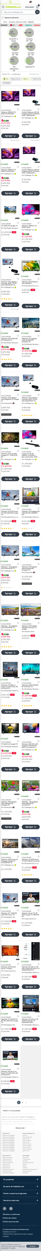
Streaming (25, 1172)
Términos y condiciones (11, 1214)
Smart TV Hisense (27, 1145)
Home (5, 22)
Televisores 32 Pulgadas (8, 1137)
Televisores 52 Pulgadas (8, 1144)
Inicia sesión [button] (29, 7)
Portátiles (25, 1160)
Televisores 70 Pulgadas (8, 1149)
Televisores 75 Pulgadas (8, 1150)
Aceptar (33, 1246)
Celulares (25, 1167)
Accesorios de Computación (30, 1169)
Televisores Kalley (7, 1171)
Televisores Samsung (8, 1162)
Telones (25, 1164)
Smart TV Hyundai (27, 1137)
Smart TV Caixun (27, 1144)
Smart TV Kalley (27, 1147)
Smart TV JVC (26, 1142)
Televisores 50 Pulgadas (8, 1142)
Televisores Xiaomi (7, 1159)
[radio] (2, 299)
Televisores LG (6, 1164)
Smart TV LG (26, 1150)
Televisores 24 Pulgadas (8, 1135)
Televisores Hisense (7, 1157)
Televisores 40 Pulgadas (8, 1138)
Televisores (25, 1157)
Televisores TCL (6, 1166)
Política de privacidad (11, 1222)
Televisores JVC (6, 1167)
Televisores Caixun (7, 1160)
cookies (13, 1248)
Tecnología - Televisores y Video (18, 22)
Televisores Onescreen (8, 1169)
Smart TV (25, 1135)
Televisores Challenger (8, 1172)
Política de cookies (10, 1218)
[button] (20, 12)
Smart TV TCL (26, 1138)
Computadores (26, 1159)
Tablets (24, 1166)
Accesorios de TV (27, 1171)
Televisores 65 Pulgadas (8, 1147)
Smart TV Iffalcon (27, 1140)
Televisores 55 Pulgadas (8, 1145)
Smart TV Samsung (27, 1149)
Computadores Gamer (28, 1162)
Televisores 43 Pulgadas (8, 1140)
